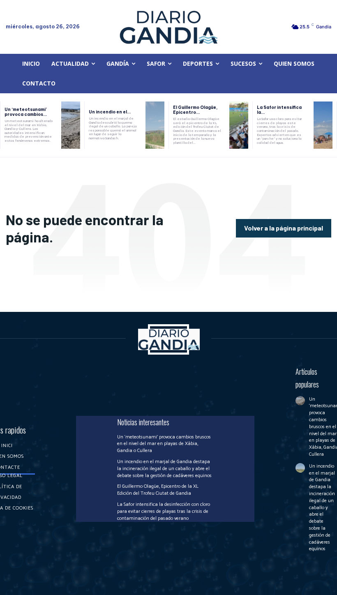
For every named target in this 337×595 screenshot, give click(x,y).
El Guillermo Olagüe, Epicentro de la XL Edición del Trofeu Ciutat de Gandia (158, 489)
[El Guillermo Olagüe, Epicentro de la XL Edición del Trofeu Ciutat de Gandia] (238, 125)
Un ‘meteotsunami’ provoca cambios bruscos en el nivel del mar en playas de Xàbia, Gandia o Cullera (164, 444)
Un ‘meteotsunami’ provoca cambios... (26, 112)
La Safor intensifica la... (279, 110)
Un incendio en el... (110, 112)
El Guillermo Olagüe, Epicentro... (195, 110)
